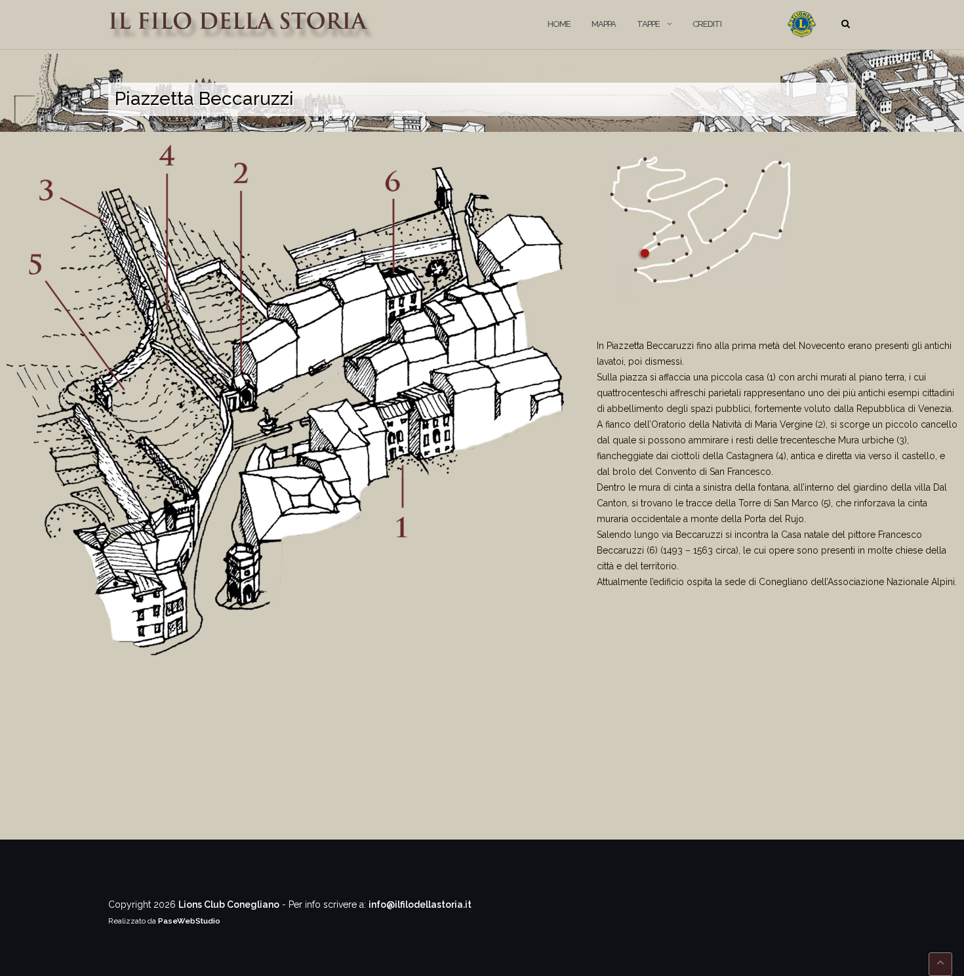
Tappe (648, 24)
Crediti (707, 24)
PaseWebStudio (189, 920)
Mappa (604, 24)
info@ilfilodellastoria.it (420, 904)
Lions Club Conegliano (228, 904)
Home (559, 24)
